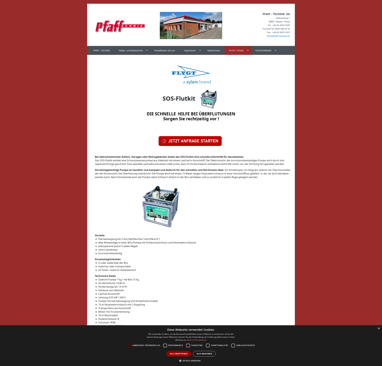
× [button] (379, 328)
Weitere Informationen (197, 340)
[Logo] (120, 26)
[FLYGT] (191, 74)
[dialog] (191, 345)
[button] (191, 360)
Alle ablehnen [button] (204, 353)
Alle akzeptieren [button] (179, 353)
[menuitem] (101, 50)
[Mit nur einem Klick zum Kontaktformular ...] (190, 141)
